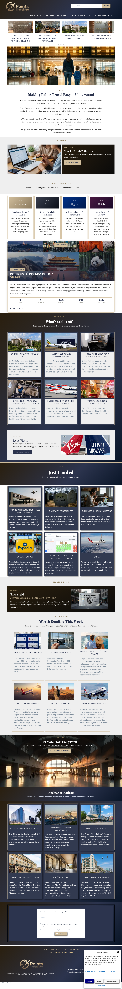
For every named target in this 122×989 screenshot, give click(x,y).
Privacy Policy (91, 971)
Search (106, 6)
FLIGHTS (72, 15)
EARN (63, 15)
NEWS (110, 15)
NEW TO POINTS (36, 15)
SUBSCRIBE (61, 934)
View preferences (111, 981)
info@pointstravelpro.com (63, 952)
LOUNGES (82, 15)
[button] (118, 952)
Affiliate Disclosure (107, 971)
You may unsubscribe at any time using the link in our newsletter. (55, 929)
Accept (89, 981)
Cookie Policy (101, 985)
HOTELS (92, 15)
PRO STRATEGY (52, 15)
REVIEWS (102, 15)
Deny (99, 981)
